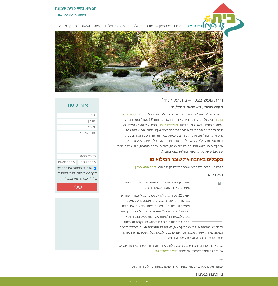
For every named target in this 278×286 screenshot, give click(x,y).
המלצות (136, 26)
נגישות (85, 26)
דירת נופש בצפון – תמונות (164, 26)
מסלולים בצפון (168, 125)
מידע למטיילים (116, 26)
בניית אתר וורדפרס (136, 281)
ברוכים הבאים (196, 26)
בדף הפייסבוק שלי (166, 251)
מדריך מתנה (68, 26)
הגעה (97, 26)
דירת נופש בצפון (145, 167)
